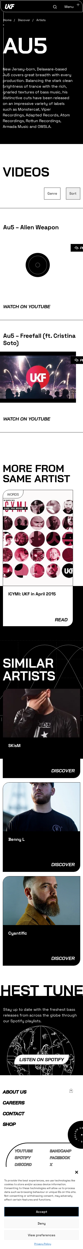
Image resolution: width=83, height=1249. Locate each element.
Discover (24, 20)
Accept (41, 1212)
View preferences (41, 1235)
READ (61, 619)
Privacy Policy (42, 1244)
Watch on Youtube (26, 306)
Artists (41, 20)
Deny (42, 1223)
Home (7, 20)
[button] (76, 1172)
